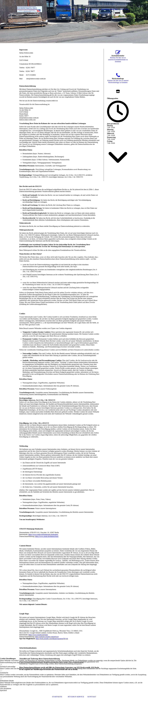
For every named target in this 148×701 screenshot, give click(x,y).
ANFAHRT (94, 9)
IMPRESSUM (82, 9)
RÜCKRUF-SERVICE (76, 697)
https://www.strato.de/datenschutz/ (47, 536)
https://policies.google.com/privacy (47, 637)
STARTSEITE (57, 697)
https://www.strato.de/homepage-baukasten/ (43, 534)
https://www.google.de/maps (38, 635)
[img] (74, 21)
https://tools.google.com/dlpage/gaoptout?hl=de (52, 639)
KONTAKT (92, 697)
